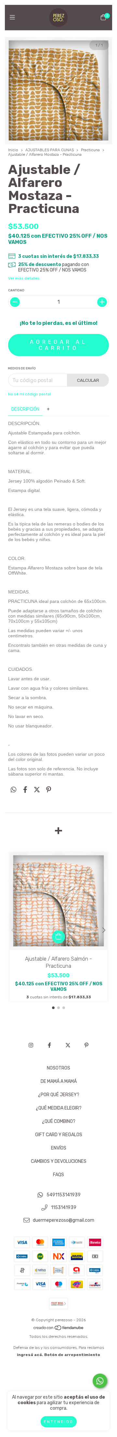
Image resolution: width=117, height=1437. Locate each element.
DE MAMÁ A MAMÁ (59, 1081)
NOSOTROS (58, 1068)
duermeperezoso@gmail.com (63, 1220)
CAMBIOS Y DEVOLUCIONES (58, 1161)
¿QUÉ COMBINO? (58, 1121)
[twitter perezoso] (68, 1045)
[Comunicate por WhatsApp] (100, 1381)
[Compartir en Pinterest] (48, 789)
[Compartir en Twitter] (37, 789)
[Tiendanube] (59, 1329)
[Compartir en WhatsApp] (13, 789)
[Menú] (14, 17)
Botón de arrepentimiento (72, 1354)
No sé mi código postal (29, 394)
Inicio (13, 150)
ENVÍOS (58, 1148)
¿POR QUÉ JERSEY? (58, 1095)
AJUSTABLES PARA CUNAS (49, 150)
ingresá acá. (30, 1354)
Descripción (25, 409)
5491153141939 (63, 1195)
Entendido (58, 1421)
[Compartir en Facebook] (25, 789)
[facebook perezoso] (49, 1045)
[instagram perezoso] (31, 1045)
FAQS (58, 1175)
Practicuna (90, 150)
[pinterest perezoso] (86, 1045)
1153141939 (63, 1208)
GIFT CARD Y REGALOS (58, 1135)
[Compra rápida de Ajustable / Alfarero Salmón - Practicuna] (58, 936)
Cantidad (16, 290)
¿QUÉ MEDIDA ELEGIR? (59, 1108)
